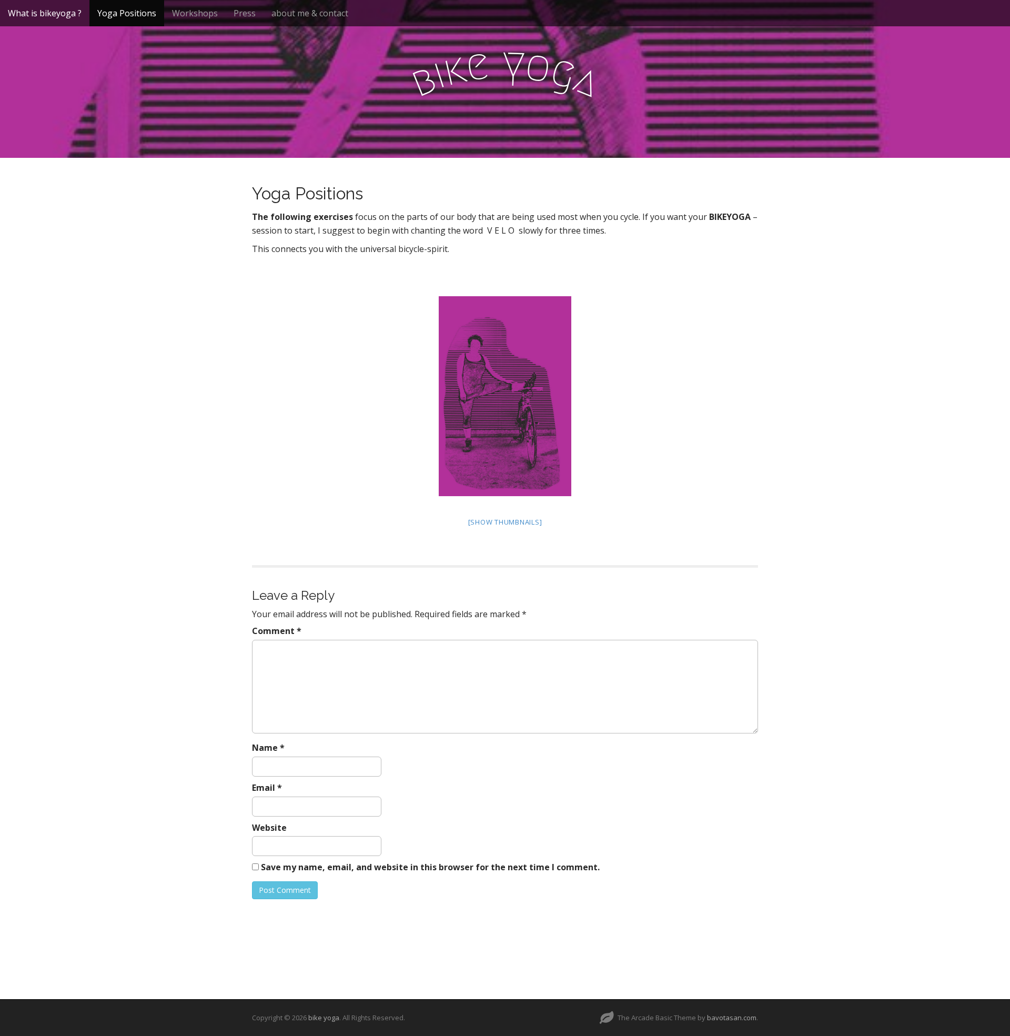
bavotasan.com (731, 1017)
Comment (276, 631)
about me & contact (309, 13)
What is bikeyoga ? (45, 13)
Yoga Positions (126, 13)
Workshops (195, 13)
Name (268, 747)
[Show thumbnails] (505, 522)
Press (245, 13)
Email (267, 787)
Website (269, 827)
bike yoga (323, 1017)
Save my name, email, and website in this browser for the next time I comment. (430, 867)
